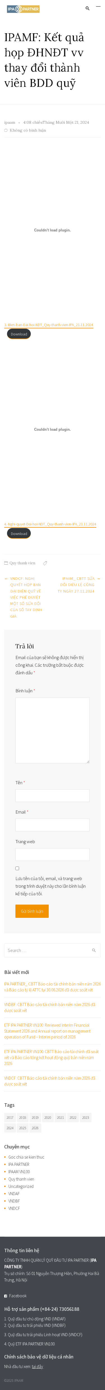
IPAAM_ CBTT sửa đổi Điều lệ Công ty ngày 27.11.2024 (76, 585)
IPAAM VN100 (19, 1171)
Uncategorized (21, 1186)
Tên (20, 782)
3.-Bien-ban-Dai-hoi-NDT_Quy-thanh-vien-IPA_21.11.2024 (48, 324)
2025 (22, 1128)
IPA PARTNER (18, 1164)
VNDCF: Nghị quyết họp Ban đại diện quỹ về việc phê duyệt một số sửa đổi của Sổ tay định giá (26, 597)
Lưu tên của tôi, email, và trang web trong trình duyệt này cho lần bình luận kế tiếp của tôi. (50, 886)
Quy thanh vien (22, 563)
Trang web (25, 841)
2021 (60, 1117)
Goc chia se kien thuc (26, 1157)
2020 (48, 1117)
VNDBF (14, 1201)
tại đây (37, 1366)
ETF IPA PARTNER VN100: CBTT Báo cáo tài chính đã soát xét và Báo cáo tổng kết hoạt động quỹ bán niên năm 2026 (51, 1057)
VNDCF (14, 1208)
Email (22, 812)
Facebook (18, 1295)
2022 (73, 1117)
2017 (10, 1117)
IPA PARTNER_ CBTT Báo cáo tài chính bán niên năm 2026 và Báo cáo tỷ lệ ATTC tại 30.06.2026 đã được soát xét (52, 987)
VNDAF (14, 1193)
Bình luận (25, 691)
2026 (35, 1128)
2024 (10, 1128)
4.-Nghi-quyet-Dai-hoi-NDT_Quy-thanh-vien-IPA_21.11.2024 (50, 524)
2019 (35, 1117)
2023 (85, 1117)
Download (19, 334)
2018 (22, 1117)
